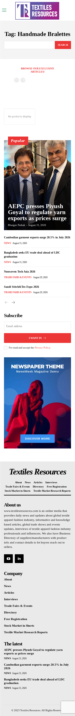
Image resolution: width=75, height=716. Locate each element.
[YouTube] (8, 558)
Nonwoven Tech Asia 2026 (19, 271)
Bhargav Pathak (16, 225)
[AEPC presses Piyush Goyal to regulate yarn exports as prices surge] (37, 185)
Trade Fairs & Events (17, 277)
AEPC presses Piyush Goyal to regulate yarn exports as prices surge (37, 212)
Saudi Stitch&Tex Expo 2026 (21, 286)
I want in (35, 338)
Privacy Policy (42, 347)
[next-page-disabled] (22, 80)
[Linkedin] (19, 558)
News (7, 243)
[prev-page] (16, 80)
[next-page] (12, 302)
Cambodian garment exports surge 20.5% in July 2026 (37, 237)
